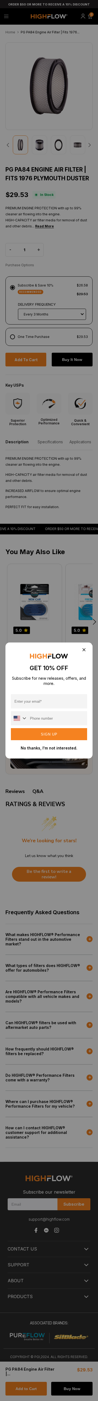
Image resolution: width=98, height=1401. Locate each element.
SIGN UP (49, 734)
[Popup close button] (83, 650)
